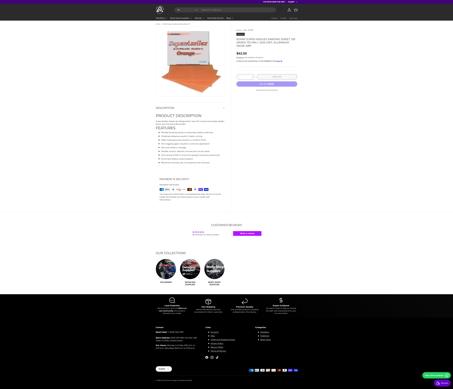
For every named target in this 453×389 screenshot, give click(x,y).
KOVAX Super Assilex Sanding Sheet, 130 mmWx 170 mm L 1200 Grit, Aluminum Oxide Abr (176, 24)
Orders (274, 18)
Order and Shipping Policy (223, 340)
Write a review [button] (247, 233)
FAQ (212, 336)
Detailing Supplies (190, 283)
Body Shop (265, 340)
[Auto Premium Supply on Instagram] (212, 357)
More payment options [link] (267, 90)
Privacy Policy (217, 343)
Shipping (240, 57)
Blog (228, 18)
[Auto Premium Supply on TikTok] (217, 357)
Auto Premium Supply (169, 380)
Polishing (264, 336)
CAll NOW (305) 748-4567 (274, 2)
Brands (198, 18)
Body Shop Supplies (179, 18)
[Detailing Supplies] (190, 269)
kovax (238, 30)
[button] (295, 9)
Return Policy (217, 347)
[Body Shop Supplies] (214, 269)
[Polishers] (166, 269)
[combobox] (225, 9)
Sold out (277, 77)
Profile (283, 18)
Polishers (166, 282)
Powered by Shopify (185, 380)
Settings (293, 18)
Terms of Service (218, 351)
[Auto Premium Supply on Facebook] (206, 357)
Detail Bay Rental (215, 18)
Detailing (160, 18)
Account (215, 332)
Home (158, 24)
